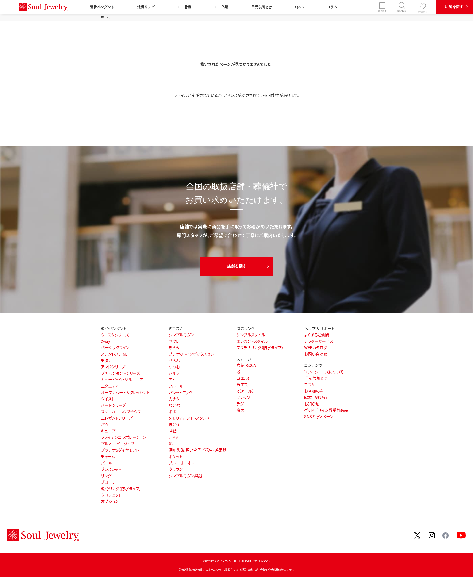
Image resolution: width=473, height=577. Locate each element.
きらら (174, 348)
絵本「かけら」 (315, 397)
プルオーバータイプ (117, 444)
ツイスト (108, 399)
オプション (109, 501)
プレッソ (243, 397)
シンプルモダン (181, 335)
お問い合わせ (315, 354)
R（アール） (245, 391)
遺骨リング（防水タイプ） (121, 488)
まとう (174, 424)
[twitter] (417, 535)
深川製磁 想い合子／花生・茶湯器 (198, 450)
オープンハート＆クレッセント (125, 392)
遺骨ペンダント (102, 7)
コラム (332, 7)
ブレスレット (111, 469)
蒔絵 (173, 431)
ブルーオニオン (181, 463)
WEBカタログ (315, 348)
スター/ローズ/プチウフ (121, 412)
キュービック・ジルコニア (122, 380)
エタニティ (109, 386)
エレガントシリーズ (117, 418)
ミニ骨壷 (184, 7)
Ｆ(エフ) (242, 384)
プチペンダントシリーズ (120, 373)
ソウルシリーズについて (324, 372)
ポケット (175, 456)
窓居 (240, 410)
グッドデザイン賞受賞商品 (326, 410)
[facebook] (445, 535)
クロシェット (111, 495)
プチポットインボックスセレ (191, 354)
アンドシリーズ (113, 367)
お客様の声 (313, 391)
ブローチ (108, 482)
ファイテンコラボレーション (123, 437)
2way (105, 341)
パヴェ (106, 424)
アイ (172, 380)
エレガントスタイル (252, 341)
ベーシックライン (115, 348)
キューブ (108, 431)
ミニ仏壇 (221, 7)
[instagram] (432, 535)
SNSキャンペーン (318, 416)
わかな (174, 405)
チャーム (108, 456)
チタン (106, 360)
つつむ (174, 367)
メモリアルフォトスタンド (189, 418)
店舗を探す (454, 6)
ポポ (172, 412)
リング (106, 476)
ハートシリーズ (113, 405)
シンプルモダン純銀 (185, 476)
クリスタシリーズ (115, 335)
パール (106, 463)
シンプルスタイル (250, 335)
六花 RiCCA (246, 365)
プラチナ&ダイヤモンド (120, 450)
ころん (174, 437)
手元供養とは (262, 7)
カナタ (174, 399)
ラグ (239, 404)
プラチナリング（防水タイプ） (260, 348)
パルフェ (176, 373)
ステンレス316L (114, 354)
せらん (174, 360)
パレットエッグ (180, 392)
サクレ (174, 341)
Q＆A (299, 7)
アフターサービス (318, 341)
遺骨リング (146, 7)
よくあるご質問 (316, 335)
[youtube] (461, 535)
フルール (176, 386)
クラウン (176, 469)
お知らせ (311, 404)
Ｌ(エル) (242, 378)
